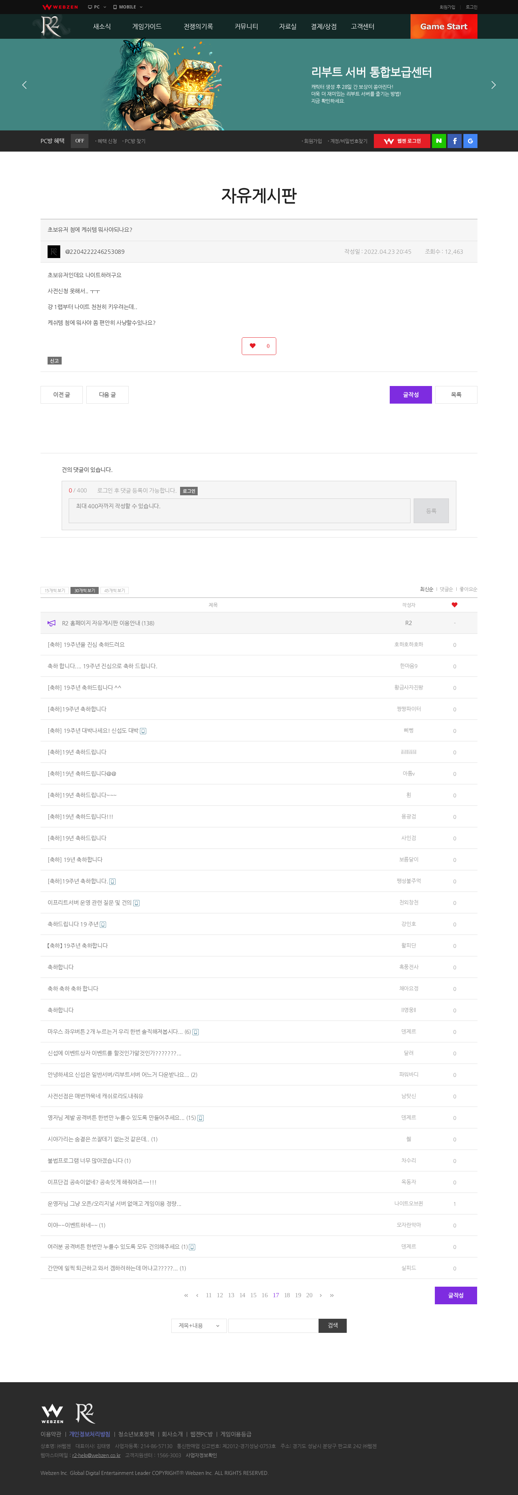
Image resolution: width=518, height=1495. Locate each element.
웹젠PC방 (201, 1434)
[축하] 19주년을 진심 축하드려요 (86, 644)
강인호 (408, 924)
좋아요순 (468, 589)
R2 (51, 26)
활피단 (408, 945)
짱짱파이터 (409, 709)
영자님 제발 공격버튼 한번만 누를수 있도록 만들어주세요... (122, 1117)
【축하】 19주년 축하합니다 (78, 945)
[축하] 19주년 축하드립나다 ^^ (84, 687)
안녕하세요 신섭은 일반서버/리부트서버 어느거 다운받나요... (122, 1074)
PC (97, 7)
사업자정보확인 (201, 1455)
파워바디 (409, 1074)
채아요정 (409, 988)
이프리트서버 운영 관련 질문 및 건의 (90, 902)
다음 (493, 85)
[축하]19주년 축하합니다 (77, 709)
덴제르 (408, 1031)
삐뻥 (408, 730)
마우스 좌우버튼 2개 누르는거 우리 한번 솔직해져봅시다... (119, 1031)
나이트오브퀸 (408, 1203)
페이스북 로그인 (455, 141)
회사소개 (172, 1434)
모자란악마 (409, 1225)
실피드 (408, 1268)
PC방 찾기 (135, 141)
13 (231, 1295)
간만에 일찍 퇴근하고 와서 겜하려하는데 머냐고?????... (117, 1268)
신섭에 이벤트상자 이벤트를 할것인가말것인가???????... (114, 1053)
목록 (456, 394)
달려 (408, 1053)
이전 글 (61, 394)
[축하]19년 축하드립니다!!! (80, 816)
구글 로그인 (470, 141)
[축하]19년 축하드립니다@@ (82, 773)
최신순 (426, 589)
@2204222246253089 (95, 251)
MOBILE (127, 7)
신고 (55, 360)
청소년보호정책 (136, 1434)
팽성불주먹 (409, 881)
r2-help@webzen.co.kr (96, 1455)
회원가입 (447, 7)
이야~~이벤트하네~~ (76, 1225)
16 (264, 1295)
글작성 (411, 394)
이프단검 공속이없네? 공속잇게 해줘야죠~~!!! (102, 1182)
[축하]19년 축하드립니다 (77, 752)
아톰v (409, 773)
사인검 (408, 838)
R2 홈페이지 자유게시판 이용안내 (108, 623)
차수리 (408, 1160)
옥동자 (408, 1182)
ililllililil (409, 752)
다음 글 (107, 394)
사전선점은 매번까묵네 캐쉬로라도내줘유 (95, 1096)
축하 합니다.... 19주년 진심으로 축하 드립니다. (102, 666)
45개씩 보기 (114, 590)
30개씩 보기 (84, 590)
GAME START (444, 26)
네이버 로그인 (439, 141)
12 (220, 1295)
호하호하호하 (408, 644)
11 (208, 1295)
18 (287, 1295)
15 (253, 1295)
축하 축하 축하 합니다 (73, 988)
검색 (333, 1325)
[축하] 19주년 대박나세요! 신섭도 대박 (94, 730)
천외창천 (409, 902)
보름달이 (409, 859)
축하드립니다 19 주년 (74, 924)
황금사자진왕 (408, 687)
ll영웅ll (408, 1010)
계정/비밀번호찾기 (349, 141)
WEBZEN (52, 1413)
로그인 (471, 7)
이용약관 (51, 1434)
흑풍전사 (409, 967)
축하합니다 (61, 967)
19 (298, 1295)
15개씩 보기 (54, 590)
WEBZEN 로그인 (402, 141)
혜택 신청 (107, 141)
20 (309, 1295)
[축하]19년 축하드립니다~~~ (82, 795)
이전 (24, 85)
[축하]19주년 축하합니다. (78, 881)
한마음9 (409, 666)
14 (242, 1295)
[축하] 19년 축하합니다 (75, 859)
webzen (60, 7)
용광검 (408, 816)
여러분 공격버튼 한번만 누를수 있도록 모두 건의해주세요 (118, 1246)
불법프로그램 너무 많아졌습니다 (89, 1160)
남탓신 (408, 1096)
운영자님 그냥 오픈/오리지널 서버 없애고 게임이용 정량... (114, 1203)
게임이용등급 (235, 1434)
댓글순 (446, 589)
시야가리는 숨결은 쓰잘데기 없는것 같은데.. (103, 1139)
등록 (431, 511)
